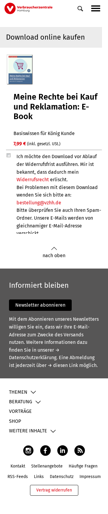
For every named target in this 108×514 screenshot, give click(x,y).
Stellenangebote (47, 466)
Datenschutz (62, 476)
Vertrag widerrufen (54, 490)
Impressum (90, 476)
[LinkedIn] (62, 450)
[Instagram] (28, 450)
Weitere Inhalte (28, 431)
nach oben (54, 255)
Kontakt (17, 466)
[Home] (28, 8)
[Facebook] (45, 450)
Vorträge (20, 411)
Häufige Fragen (83, 466)
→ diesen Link (63, 365)
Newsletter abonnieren (40, 305)
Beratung (20, 401)
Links (39, 476)
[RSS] (79, 450)
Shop (15, 421)
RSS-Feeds (18, 476)
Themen (18, 392)
